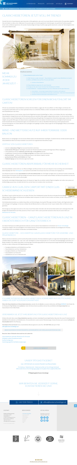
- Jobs (23, 422)
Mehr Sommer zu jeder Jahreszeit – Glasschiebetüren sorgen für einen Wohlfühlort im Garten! (50, 78)
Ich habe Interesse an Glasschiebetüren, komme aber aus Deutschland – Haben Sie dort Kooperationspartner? (53, 92)
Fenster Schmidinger (10, 3)
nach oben (75, 405)
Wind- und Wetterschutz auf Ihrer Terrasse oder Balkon (41, 79)
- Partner (23, 421)
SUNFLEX (63, 304)
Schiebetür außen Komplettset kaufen (12, 338)
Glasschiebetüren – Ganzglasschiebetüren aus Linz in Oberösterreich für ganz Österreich (48, 88)
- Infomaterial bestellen (26, 413)
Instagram (47, 420)
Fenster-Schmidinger (63, 225)
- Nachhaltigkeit (25, 417)
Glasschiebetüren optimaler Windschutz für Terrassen (16, 336)
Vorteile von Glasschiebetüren (38, 82)
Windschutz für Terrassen (8, 212)
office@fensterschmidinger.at (10, 326)
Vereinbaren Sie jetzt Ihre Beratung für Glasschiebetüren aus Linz (44, 94)
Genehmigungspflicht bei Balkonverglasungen (14, 342)
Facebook (41, 417)
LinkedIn (47, 417)
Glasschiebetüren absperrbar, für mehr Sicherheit (39, 85)
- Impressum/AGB (25, 414)
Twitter (44, 417)
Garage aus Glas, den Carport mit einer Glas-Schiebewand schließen (44, 86)
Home (6, 8)
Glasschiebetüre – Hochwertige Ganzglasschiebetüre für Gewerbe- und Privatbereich (48, 91)
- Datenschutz (25, 416)
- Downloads (24, 418)
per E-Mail (36, 368)
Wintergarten (19, 170)
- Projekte (24, 419)
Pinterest (44, 420)
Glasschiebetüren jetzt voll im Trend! (33, 75)
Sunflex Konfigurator (7, 340)
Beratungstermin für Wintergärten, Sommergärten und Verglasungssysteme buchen (33, 330)
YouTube (41, 420)
